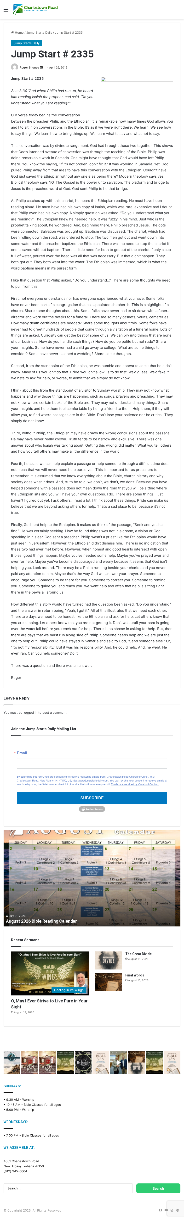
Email (22, 753)
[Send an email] (41, 67)
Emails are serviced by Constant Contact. (135, 784)
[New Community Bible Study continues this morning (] (100, 1062)
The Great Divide (138, 954)
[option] (92, 878)
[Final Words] (108, 982)
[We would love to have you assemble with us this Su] (12, 1062)
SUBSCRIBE (92, 797)
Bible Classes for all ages (42, 1104)
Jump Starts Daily (39, 32)
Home (19, 32)
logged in (30, 712)
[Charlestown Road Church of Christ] (35, 9)
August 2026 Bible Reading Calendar (41, 921)
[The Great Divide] (108, 960)
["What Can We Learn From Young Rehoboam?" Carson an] (29, 1062)
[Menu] (6, 11)
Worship (28, 1099)
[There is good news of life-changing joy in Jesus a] (118, 1062)
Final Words (134, 975)
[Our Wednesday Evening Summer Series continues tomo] (65, 1062)
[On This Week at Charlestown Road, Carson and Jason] (47, 1062)
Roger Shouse (29, 67)
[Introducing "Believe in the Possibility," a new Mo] (83, 1062)
